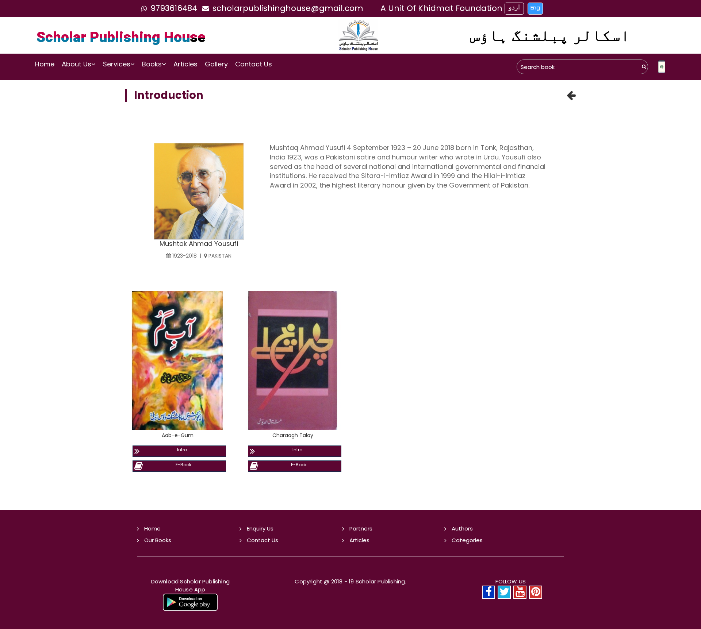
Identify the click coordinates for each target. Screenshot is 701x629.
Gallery (216, 64)
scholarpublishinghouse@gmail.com (287, 8)
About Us (76, 64)
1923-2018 (184, 255)
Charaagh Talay (292, 435)
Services (116, 64)
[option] (177, 403)
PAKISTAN (219, 255)
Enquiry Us (260, 528)
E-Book (183, 465)
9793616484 (173, 8)
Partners (360, 528)
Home (44, 64)
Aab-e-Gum (178, 435)
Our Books (157, 540)
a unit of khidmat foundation (441, 8)
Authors (462, 528)
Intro (182, 450)
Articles (185, 64)
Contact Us (253, 64)
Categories (467, 540)
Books (152, 64)
